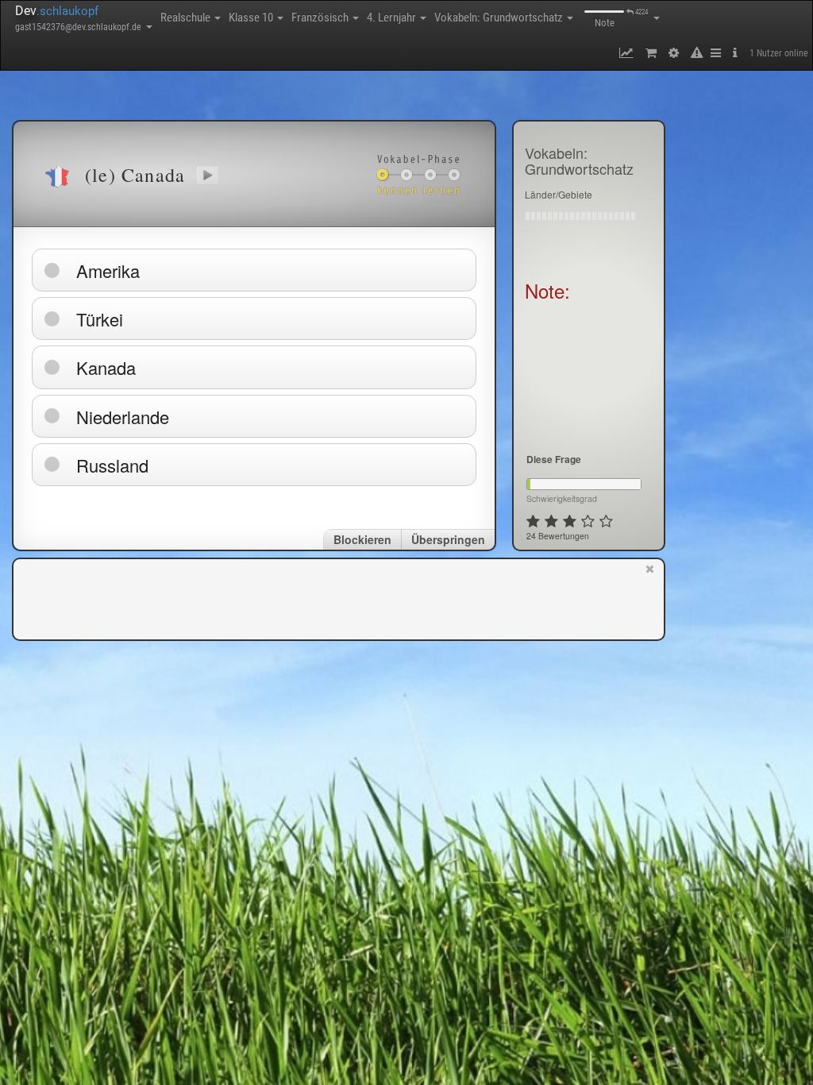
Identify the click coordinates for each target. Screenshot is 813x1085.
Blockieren (362, 539)
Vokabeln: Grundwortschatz (499, 17)
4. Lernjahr (392, 17)
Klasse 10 (252, 17)
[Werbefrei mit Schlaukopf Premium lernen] (649, 598)
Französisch (321, 17)
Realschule (186, 17)
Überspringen (448, 539)
